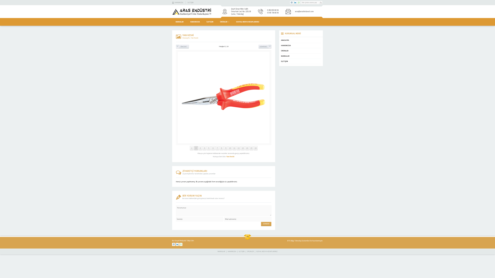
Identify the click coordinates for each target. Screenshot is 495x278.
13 (243, 148)
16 (256, 148)
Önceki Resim (182, 47)
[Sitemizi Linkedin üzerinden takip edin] (295, 2)
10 (230, 148)
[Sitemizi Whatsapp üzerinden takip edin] (298, 2)
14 (247, 148)
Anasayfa (185, 38)
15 (251, 148)
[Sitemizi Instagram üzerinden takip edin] (291, 2)
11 (234, 148)
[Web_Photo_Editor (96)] (223, 142)
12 (239, 148)
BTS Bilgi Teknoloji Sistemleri (298, 241)
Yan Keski (194, 38)
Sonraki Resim (264, 47)
